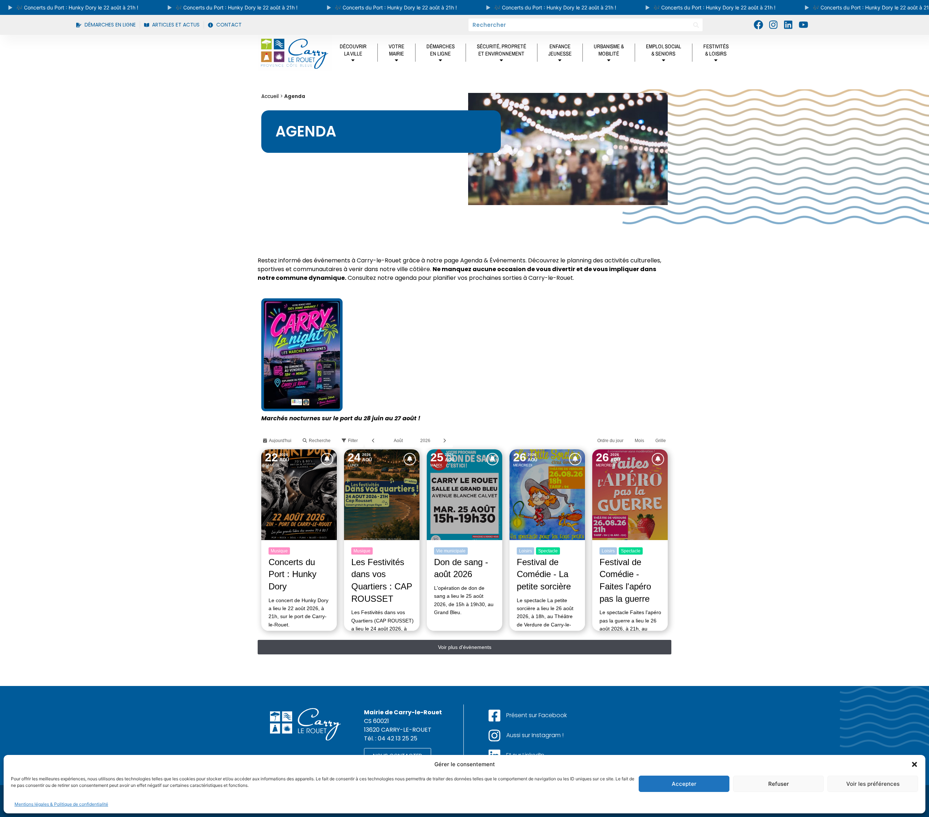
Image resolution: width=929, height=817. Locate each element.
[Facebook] (758, 24)
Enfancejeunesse (560, 49)
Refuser (778, 783)
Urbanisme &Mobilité (609, 49)
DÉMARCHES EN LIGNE (440, 49)
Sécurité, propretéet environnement (501, 49)
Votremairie (396, 49)
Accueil (270, 96)
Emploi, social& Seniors (663, 49)
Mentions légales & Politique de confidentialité (61, 804)
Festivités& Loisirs (716, 49)
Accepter (684, 783)
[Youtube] (803, 24)
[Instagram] (773, 24)
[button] (914, 764)
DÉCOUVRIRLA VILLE (353, 49)
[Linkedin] (788, 24)
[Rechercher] (696, 25)
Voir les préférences (873, 783)
